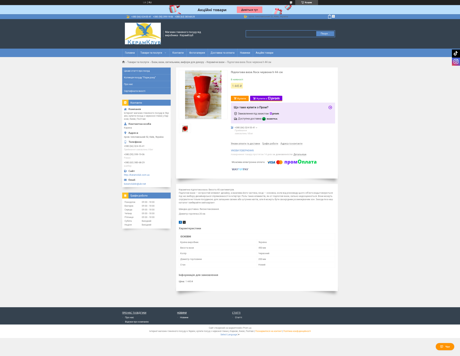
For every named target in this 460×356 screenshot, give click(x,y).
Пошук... (325, 33)
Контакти (178, 52)
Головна (130, 52)
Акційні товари (264, 52)
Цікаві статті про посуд (137, 70)
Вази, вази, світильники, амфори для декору (178, 62)
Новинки (245, 52)
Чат (447, 346)
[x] (184, 223)
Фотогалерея (197, 52)
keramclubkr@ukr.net (135, 183)
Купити (241, 98)
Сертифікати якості (134, 91)
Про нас (128, 84)
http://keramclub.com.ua (137, 175)
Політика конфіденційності (297, 331)
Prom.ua (247, 328)
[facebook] (180, 223)
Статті (238, 317)
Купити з (262, 98)
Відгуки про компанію (137, 321)
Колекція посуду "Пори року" (140, 77)
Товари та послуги (151, 52)
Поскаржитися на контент (268, 331)
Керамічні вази (215, 62)
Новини (184, 317)
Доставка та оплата (222, 52)
